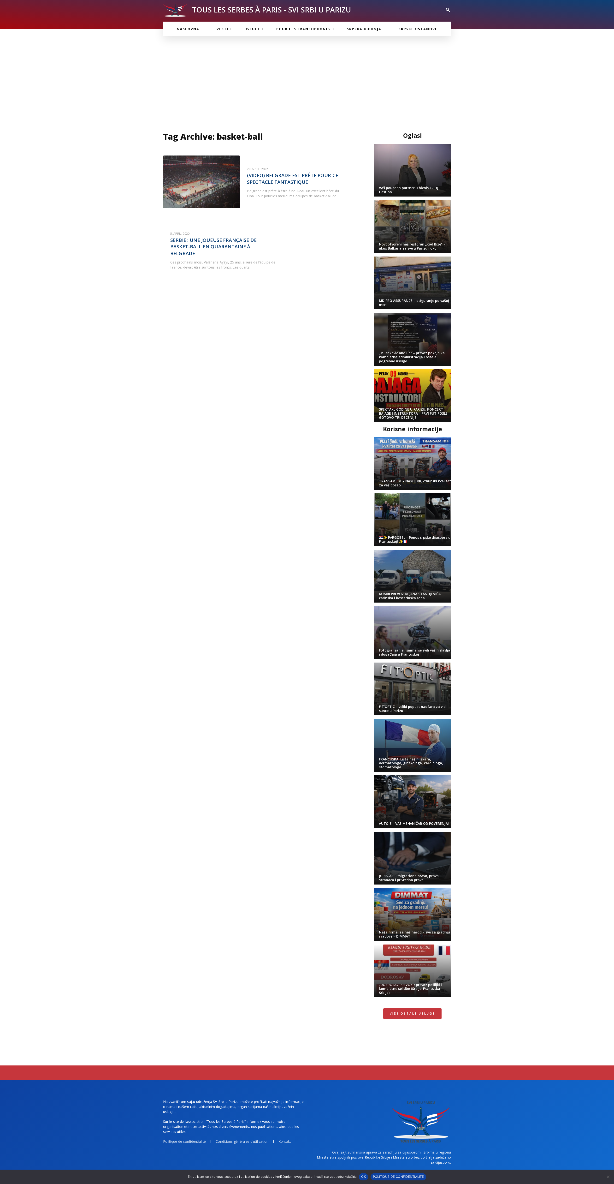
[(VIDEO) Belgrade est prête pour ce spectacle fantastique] (201, 181)
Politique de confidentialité (184, 1141)
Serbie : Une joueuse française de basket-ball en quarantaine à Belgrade (213, 247)
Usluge (252, 29)
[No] (608, 1176)
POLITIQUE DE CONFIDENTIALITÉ (398, 1176)
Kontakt (284, 1141)
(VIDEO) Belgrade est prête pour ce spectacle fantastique (292, 178)
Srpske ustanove (418, 29)
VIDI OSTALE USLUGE (412, 1013)
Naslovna (188, 29)
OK (363, 1176)
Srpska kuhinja (364, 29)
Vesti (222, 29)
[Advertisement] (307, 81)
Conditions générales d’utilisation (242, 1141)
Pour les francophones (303, 29)
